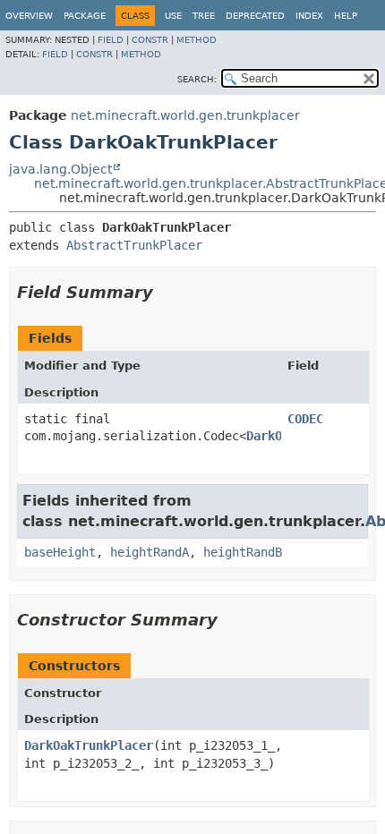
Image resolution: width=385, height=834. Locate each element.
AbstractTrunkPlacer (134, 245)
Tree (203, 16)
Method (196, 40)
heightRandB (242, 552)
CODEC (305, 419)
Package (85, 16)
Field (111, 40)
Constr (150, 40)
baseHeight (60, 552)
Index (309, 16)
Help (345, 16)
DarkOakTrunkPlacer (88, 745)
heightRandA (149, 552)
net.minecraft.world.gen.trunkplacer (185, 115)
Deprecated (255, 16)
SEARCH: (197, 79)
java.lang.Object (60, 169)
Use (173, 16)
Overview (29, 16)
